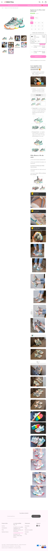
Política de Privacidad (22, 544)
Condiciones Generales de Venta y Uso (12, 544)
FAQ (3, 530)
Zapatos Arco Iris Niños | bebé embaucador (11, 7)
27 (35, 22)
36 (38, 29)
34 (31, 29)
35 (35, 29)
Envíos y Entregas (17, 546)
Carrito (3, 526)
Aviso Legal (3, 544)
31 (35, 26)
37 (42, 29)
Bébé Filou (12, 547)
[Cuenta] (42, 1)
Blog (26, 534)
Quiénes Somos (5, 532)
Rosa (36, 18)
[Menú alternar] (2, 2)
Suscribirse (36, 516)
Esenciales (27, 526)
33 (42, 26)
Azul (32, 18)
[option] (13, 5)
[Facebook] (37, 525)
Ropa (26, 528)
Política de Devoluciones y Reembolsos (8, 546)
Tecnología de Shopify (17, 547)
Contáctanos (4, 528)
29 (42, 22)
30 (31, 26)
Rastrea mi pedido (29, 530)
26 (31, 22)
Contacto (27, 532)
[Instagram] (39, 525)
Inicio (2, 7)
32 (38, 26)
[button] (38, 36)
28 (38, 22)
